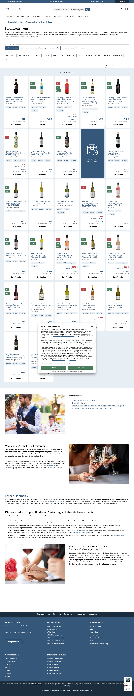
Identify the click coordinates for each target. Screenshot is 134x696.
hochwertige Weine (81, 530)
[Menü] (131, 678)
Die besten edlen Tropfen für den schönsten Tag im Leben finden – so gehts (98, 406)
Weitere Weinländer (54, 673)
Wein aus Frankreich (54, 662)
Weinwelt (123, 2)
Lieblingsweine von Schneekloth (55, 501)
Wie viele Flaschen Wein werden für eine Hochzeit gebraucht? (93, 408)
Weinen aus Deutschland (81, 533)
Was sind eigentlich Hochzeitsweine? (84, 400)
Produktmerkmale (101, 55)
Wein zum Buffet (54, 48)
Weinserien (83, 48)
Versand (92, 641)
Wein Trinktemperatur (55, 635)
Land (88, 55)
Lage (79, 55)
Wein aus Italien (52, 665)
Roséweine (8, 468)
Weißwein (8, 676)
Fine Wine (8, 667)
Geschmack (57, 55)
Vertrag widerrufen (14, 642)
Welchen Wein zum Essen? (56, 638)
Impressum (94, 635)
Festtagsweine (120, 535)
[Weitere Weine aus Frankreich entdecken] (109, 133)
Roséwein (8, 673)
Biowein (7, 665)
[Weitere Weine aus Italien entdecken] (7, 79)
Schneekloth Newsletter (55, 644)
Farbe (45, 55)
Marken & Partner (96, 626)
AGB (91, 629)
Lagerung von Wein (54, 626)
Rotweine (44, 466)
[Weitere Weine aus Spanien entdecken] (7, 133)
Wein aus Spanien (53, 670)
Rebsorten (116, 55)
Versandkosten (37, 684)
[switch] (128, 689)
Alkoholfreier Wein (11, 659)
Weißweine (52, 466)
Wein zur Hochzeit (12, 48)
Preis (8, 60)
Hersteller (9, 55)
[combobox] (69, 9)
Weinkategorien (12, 655)
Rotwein (7, 670)
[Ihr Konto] (122, 9)
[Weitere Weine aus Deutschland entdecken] (32, 79)
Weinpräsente (52, 629)
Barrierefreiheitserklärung (99, 644)
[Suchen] (87, 9)
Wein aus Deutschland (55, 659)
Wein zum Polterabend (69, 48)
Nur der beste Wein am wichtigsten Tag (33, 48)
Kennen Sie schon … (79, 403)
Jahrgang (69, 55)
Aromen (35, 55)
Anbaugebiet (22, 55)
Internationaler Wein (56, 655)
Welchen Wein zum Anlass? (56, 641)
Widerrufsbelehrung (97, 638)
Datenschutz (94, 632)
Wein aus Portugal (53, 667)
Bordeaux (31, 533)
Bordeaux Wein (10, 662)
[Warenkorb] (126, 9)
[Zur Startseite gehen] (14, 9)
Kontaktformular (26, 632)
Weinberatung (53, 622)
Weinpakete (51, 632)
